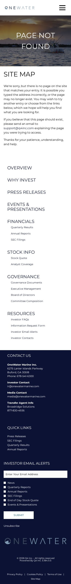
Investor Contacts (22, 338)
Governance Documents (26, 282)
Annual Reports (21, 233)
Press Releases (26, 192)
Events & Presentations (26, 207)
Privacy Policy (15, 574)
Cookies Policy (35, 574)
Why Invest (21, 180)
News (11, 483)
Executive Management (26, 288)
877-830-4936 (16, 410)
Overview (19, 167)
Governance (23, 276)
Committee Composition (27, 301)
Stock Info (21, 252)
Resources (21, 313)
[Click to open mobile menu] (62, 7)
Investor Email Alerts (24, 331)
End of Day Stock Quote (23, 500)
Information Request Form (28, 325)
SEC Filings (18, 239)
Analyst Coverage (22, 264)
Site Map (35, 578)
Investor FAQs (20, 319)
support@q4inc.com (19, 128)
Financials (20, 221)
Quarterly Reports (19, 487)
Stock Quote (19, 258)
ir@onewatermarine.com (23, 386)
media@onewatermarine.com (26, 396)
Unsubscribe (11, 525)
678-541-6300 (25, 376)
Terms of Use (54, 574)
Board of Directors (23, 295)
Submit (19, 515)
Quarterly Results (22, 227)
